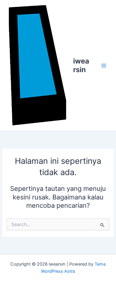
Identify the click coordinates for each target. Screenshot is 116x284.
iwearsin (81, 65)
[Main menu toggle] (104, 65)
